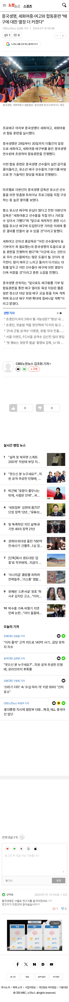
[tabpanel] (34, 331)
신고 (65, 894)
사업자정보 (30, 987)
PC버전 (56, 977)
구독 (35, 369)
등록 (58, 880)
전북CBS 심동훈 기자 (14, 636)
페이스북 (18, 964)
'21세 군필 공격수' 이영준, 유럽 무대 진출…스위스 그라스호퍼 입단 (35, 331)
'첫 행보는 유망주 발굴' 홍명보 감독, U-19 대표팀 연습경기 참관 (35, 343)
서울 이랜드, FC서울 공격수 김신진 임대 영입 (35, 337)
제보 (27, 977)
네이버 (24, 369)
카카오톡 (59, 703)
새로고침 (21, 837)
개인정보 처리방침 (47, 987)
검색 (64, 5)
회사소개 (5, 987)
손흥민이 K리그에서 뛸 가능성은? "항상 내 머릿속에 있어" (35, 319)
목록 (4, 5)
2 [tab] (61, 313)
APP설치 (41, 977)
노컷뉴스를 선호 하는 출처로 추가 (24, 44)
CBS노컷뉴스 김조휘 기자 (15, 28)
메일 (18, 369)
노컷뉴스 (14, 5)
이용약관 (63, 987)
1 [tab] (58, 313)
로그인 (13, 977)
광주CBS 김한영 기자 (14, 658)
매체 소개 (17, 987)
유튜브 (51, 964)
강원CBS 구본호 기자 (14, 680)
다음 (43, 964)
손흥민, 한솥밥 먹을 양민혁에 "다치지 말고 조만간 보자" (35, 325)
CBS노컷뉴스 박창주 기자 (16, 703)
